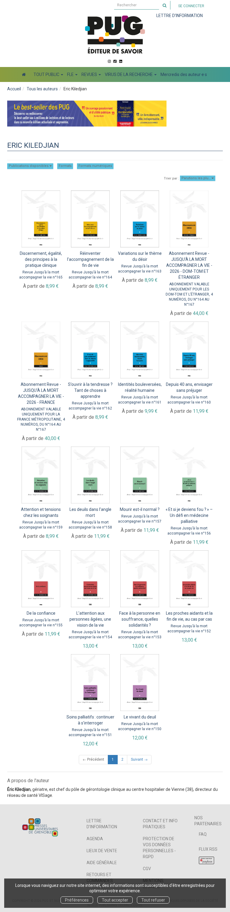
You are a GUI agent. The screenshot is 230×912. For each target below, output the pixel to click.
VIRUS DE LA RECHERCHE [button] (129, 74)
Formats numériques (95, 166)
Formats (65, 166)
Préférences (77, 900)
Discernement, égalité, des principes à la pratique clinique (41, 259)
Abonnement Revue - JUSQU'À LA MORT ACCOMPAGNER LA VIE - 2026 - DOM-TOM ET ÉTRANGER (189, 265)
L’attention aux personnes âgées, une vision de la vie (90, 619)
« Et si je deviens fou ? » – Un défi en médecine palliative (189, 515)
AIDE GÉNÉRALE (102, 862)
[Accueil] (24, 74)
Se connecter (191, 6)
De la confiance (41, 613)
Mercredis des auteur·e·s (184, 74)
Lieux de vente (102, 850)
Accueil (14, 88)
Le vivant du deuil (140, 717)
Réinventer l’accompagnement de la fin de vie (90, 259)
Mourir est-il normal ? (140, 509)
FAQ (203, 834)
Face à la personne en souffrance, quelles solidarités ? (139, 619)
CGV (147, 868)
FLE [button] (71, 74)
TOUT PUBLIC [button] (47, 74)
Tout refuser (153, 900)
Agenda (95, 838)
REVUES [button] (89, 74)
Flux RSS (208, 849)
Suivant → (139, 759)
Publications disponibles (29, 166)
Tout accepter (115, 900)
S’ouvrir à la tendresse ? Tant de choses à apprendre (90, 390)
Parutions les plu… (196, 178)
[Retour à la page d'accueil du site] (115, 34)
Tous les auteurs (42, 88)
